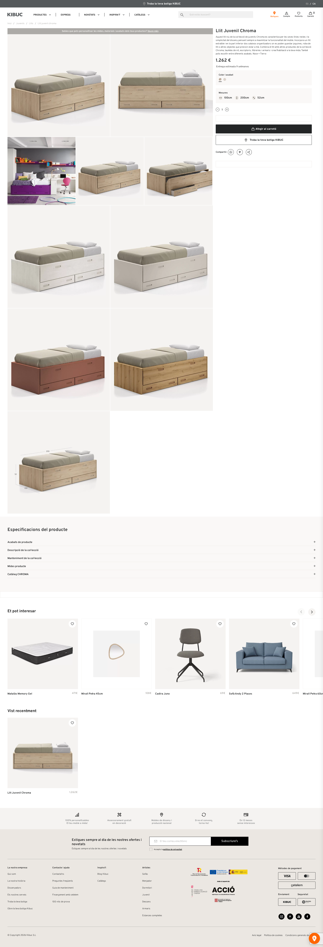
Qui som (11, 874)
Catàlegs (101, 881)
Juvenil (146, 894)
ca (314, 3)
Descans (146, 901)
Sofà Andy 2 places (240, 693)
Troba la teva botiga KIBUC (163, 3)
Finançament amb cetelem (65, 894)
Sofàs (145, 874)
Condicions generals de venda (300, 935)
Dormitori (147, 887)
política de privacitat (172, 849)
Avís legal (256, 935)
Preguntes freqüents (62, 881)
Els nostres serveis (16, 894)
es (307, 3)
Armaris (146, 908)
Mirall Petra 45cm (92, 693)
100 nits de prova (61, 901)
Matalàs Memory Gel (19, 693)
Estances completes (152, 915)
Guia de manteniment (62, 887)
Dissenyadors (14, 887)
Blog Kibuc (102, 874)
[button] (301, 612)
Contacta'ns (58, 874)
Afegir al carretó (265, 129)
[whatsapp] (231, 152)
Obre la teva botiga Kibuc (20, 908)
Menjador (147, 881)
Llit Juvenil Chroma (19, 792)
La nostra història (16, 881)
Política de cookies (273, 935)
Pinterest (240, 152)
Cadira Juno (162, 693)
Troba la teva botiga (17, 901)
